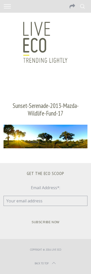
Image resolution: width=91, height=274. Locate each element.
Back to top (42, 263)
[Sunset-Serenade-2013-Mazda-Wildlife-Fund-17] (45, 147)
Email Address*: (45, 187)
